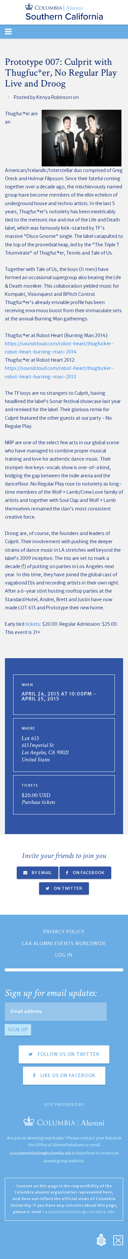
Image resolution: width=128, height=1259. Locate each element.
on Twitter (67, 888)
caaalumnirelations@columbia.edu (40, 1153)
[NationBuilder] (104, 1239)
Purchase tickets (38, 802)
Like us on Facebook (67, 1075)
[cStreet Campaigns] (118, 1239)
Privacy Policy (64, 932)
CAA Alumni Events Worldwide (64, 943)
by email (41, 872)
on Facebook (88, 872)
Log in (64, 955)
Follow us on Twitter (67, 1054)
